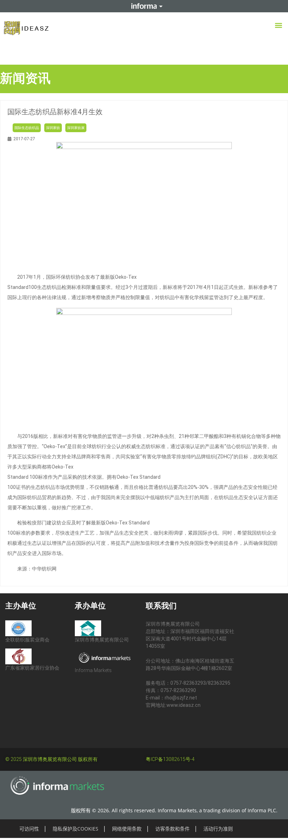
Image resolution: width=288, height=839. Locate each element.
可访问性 (29, 828)
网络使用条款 (127, 828)
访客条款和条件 (172, 828)
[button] (278, 25)
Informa (144, 6)
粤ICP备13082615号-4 (170, 759)
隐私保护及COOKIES (75, 828)
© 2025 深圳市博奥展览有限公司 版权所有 (51, 759)
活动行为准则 (218, 828)
